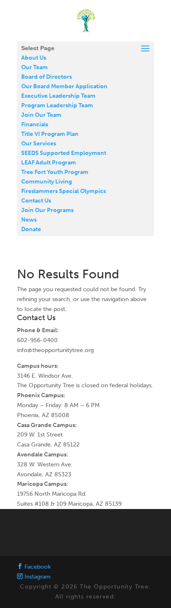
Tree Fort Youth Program (54, 172)
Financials (34, 124)
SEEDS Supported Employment (63, 153)
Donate (31, 229)
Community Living (46, 181)
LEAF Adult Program (48, 162)
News (29, 219)
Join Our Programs (47, 210)
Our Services (38, 143)
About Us (33, 57)
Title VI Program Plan (49, 134)
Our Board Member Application (64, 86)
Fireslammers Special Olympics (63, 191)
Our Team (34, 67)
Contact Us (36, 200)
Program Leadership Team (57, 105)
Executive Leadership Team (58, 95)
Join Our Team (41, 114)
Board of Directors (46, 76)
